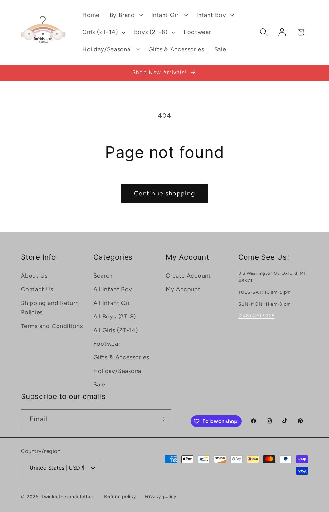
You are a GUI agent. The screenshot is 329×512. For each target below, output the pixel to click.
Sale (99, 384)
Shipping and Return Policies (50, 307)
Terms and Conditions (52, 326)
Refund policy (120, 496)
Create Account (188, 275)
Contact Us (37, 289)
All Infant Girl (112, 303)
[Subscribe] (162, 419)
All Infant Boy (112, 289)
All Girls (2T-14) (115, 330)
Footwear (106, 343)
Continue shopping (164, 193)
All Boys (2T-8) (114, 316)
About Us (34, 275)
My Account (183, 289)
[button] (125, 15)
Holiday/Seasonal (118, 371)
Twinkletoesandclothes (67, 496)
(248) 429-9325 (256, 315)
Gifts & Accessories (121, 357)
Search (103, 275)
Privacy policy (161, 496)
